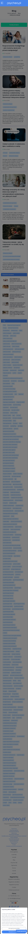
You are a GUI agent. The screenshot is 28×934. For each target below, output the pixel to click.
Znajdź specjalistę (21, 931)
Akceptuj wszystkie (14, 928)
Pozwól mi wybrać (14, 932)
